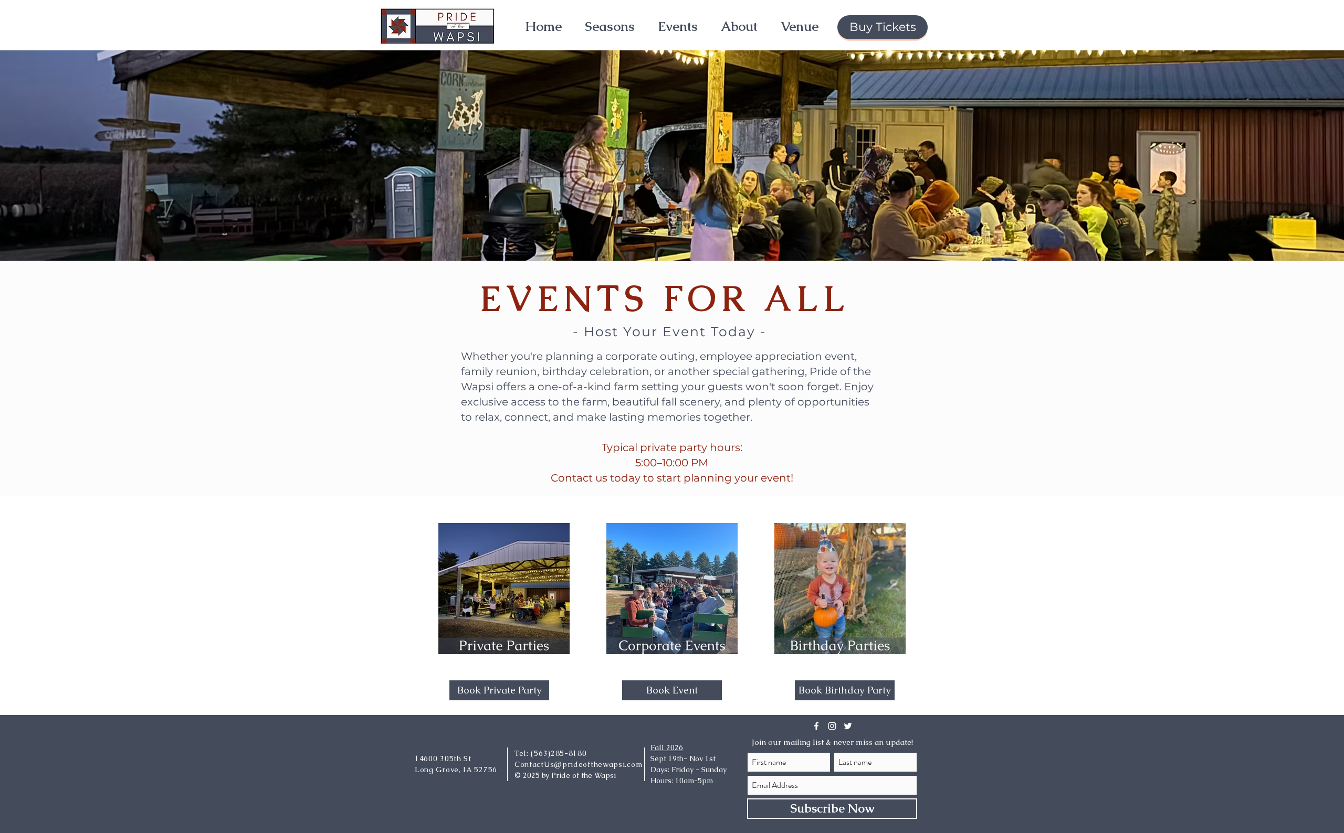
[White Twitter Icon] (848, 726)
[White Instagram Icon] (832, 726)
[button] (609, 26)
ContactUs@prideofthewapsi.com (578, 764)
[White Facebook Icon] (816, 726)
